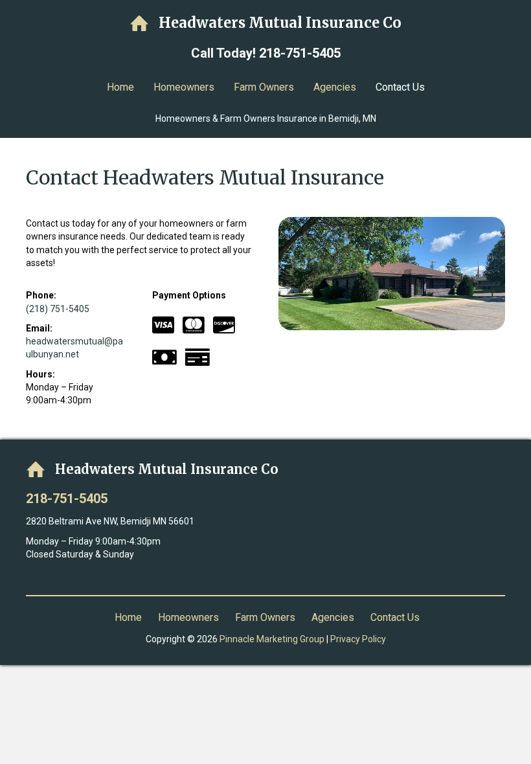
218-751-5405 (300, 53)
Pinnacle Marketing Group (272, 639)
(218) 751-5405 (57, 309)
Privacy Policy (358, 639)
